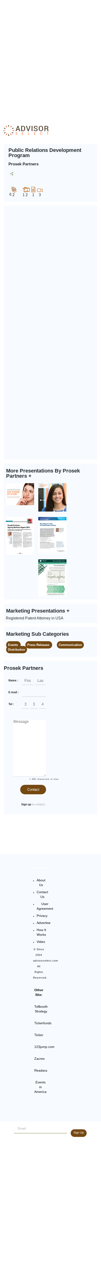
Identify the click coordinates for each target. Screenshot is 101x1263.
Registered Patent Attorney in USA (34, 618)
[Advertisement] (50, 58)
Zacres (39, 1058)
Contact (33, 789)
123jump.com (44, 1047)
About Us (41, 882)
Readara (40, 1070)
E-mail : (13, 692)
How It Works (41, 932)
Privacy (42, 916)
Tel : (11, 704)
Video (41, 942)
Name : (13, 680)
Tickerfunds (42, 1023)
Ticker (38, 1035)
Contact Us (42, 894)
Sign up (26, 804)
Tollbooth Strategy (41, 1009)
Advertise (43, 923)
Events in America (40, 1087)
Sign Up (79, 1132)
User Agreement (45, 906)
